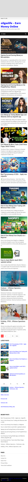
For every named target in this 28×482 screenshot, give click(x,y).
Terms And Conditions (6, 465)
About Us (3, 456)
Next (17, 336)
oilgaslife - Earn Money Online (15, 478)
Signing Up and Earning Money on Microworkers (12, 429)
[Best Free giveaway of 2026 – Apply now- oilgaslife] (5, 344)
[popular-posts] (4, 384)
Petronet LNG (4, 398)
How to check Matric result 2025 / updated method (13, 427)
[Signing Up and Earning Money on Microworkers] (5, 374)
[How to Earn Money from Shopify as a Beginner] (5, 359)
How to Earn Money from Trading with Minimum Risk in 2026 (13, 207)
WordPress (4, 480)
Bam (10, 480)
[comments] (17, 384)
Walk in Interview (5, 394)
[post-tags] (24, 384)
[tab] (4, 384)
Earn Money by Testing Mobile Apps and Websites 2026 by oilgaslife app (14, 116)
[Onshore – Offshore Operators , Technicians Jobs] (5, 387)
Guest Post (3, 460)
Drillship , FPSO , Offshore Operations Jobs (11, 446)
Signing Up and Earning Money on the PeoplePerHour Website (13, 86)
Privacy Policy (4, 463)
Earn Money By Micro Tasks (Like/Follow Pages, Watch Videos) (14, 145)
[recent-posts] (10, 384)
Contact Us (3, 458)
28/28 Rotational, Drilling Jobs (8, 406)
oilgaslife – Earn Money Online (11, 24)
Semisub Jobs (4, 402)
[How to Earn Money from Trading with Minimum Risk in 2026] (5, 351)
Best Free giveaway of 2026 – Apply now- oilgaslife (13, 418)
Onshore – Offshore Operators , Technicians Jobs (11, 289)
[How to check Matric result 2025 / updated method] (5, 366)
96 (12, 336)
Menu (4, 34)
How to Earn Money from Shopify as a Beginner (12, 424)
